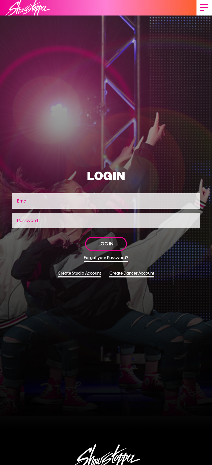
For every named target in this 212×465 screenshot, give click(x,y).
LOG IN (106, 244)
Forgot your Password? (106, 257)
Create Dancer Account (131, 273)
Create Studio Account (79, 273)
